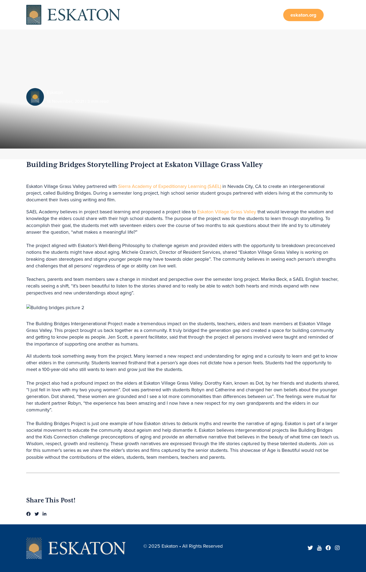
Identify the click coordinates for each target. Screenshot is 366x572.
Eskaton (55, 92)
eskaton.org (303, 15)
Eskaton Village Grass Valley (226, 212)
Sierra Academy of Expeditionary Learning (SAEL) (169, 186)
